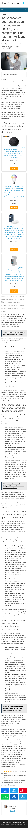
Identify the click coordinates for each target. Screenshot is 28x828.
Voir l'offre (14, 168)
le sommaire (10, 74)
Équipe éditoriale (17, 822)
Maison (6, 773)
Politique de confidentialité (16, 824)
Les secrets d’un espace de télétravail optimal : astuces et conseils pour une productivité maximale (13, 783)
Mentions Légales (5, 824)
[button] (26, 10)
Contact (24, 822)
